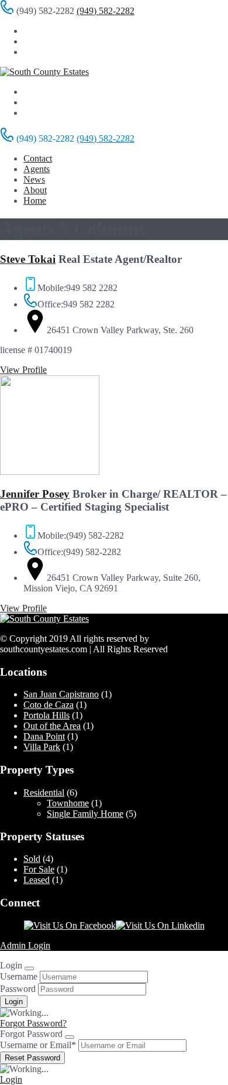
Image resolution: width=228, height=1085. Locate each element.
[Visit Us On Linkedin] (160, 925)
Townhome (68, 803)
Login (11, 1079)
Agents (36, 169)
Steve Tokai (28, 259)
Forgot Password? (33, 1023)
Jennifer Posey (35, 494)
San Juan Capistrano (61, 694)
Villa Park (41, 747)
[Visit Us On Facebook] (70, 925)
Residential (43, 793)
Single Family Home (85, 814)
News (34, 179)
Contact (37, 158)
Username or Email (38, 1045)
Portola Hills (46, 715)
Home (34, 201)
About (35, 190)
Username (18, 976)
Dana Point (44, 736)
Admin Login (25, 945)
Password (18, 989)
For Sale (38, 869)
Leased (36, 880)
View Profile (23, 370)
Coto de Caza (48, 705)
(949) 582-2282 (105, 11)
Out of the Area (52, 726)
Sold (31, 859)
